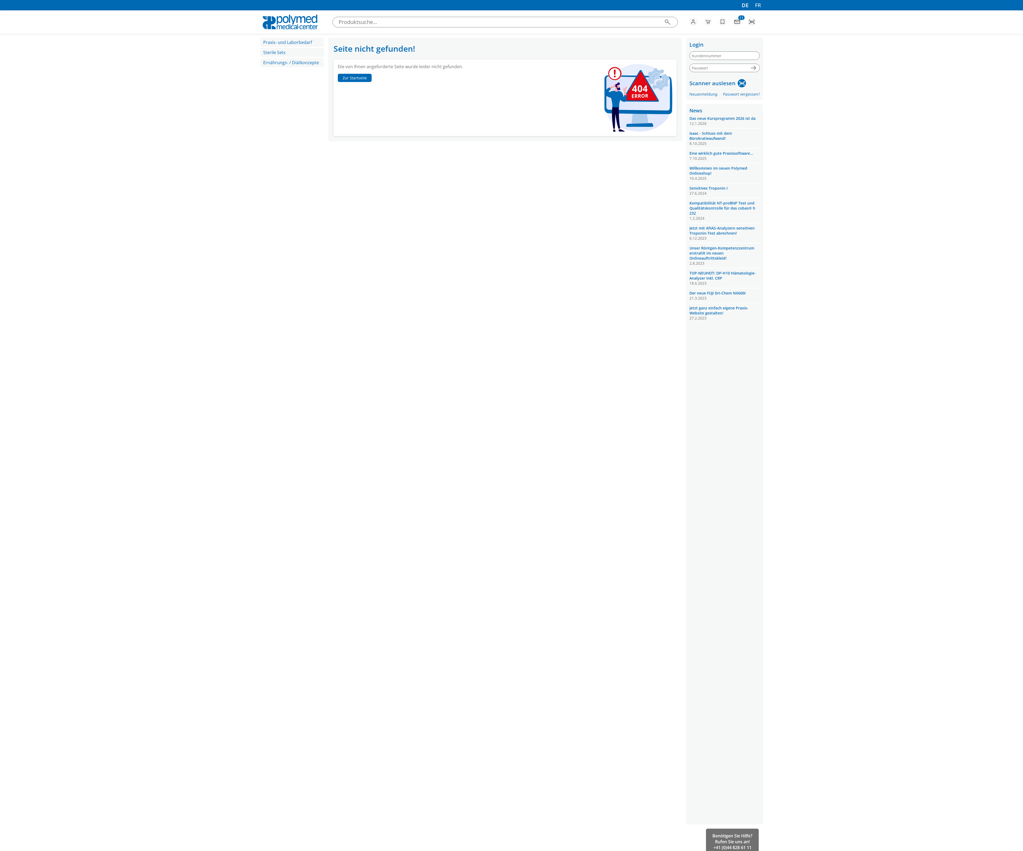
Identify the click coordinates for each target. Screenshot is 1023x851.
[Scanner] (752, 22)
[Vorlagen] (722, 22)
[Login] (753, 68)
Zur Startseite (355, 77)
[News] (737, 22)
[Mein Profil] (693, 22)
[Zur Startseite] (290, 22)
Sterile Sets (274, 52)
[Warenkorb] (708, 22)
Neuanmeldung (703, 94)
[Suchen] (667, 22)
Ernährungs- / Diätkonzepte (291, 63)
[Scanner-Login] (742, 83)
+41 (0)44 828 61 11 (732, 847)
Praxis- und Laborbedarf (287, 42)
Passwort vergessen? (741, 94)
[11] (737, 23)
